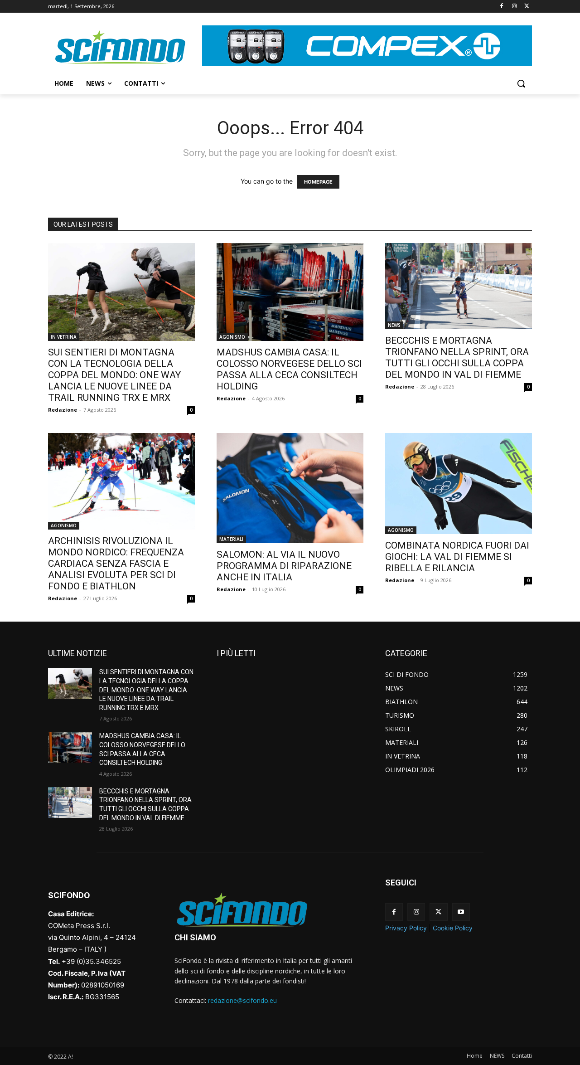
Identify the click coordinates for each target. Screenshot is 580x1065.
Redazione (62, 409)
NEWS (394, 325)
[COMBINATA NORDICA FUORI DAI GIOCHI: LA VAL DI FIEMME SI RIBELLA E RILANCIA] (458, 483)
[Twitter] (527, 6)
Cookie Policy (453, 928)
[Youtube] (461, 912)
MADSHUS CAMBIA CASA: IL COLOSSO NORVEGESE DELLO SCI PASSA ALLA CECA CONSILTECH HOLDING (289, 369)
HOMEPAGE (318, 182)
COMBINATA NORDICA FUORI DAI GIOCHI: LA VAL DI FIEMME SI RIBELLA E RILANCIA (457, 557)
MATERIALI (231, 539)
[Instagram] (514, 6)
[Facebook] (502, 6)
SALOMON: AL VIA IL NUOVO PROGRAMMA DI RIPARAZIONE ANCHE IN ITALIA (284, 566)
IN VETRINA (64, 337)
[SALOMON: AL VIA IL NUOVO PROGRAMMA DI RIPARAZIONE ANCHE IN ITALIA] (290, 488)
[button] (521, 83)
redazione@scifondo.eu (242, 1000)
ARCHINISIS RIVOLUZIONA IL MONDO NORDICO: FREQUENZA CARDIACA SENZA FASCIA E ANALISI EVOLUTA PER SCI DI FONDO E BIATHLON (116, 563)
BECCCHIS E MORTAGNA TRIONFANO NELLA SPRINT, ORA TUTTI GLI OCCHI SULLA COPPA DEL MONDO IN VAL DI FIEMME (457, 357)
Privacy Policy (406, 928)
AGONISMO (232, 337)
